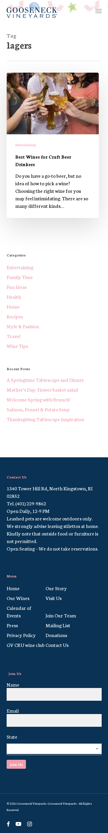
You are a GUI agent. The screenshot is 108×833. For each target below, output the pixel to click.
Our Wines (18, 597)
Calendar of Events (19, 611)
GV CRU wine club (26, 644)
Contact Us (57, 644)
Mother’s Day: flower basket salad (42, 389)
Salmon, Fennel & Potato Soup (38, 409)
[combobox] (54, 749)
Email (13, 710)
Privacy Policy (21, 634)
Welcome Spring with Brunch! (38, 399)
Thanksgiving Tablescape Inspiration (45, 418)
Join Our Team (61, 615)
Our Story (56, 587)
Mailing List (58, 624)
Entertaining (25, 144)
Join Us (16, 764)
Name (13, 684)
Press (12, 624)
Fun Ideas (16, 286)
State (12, 736)
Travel (13, 335)
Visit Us (54, 597)
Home (13, 306)
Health (14, 296)
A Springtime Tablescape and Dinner (45, 379)
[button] (98, 11)
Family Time (20, 276)
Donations (56, 634)
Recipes (15, 316)
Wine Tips (17, 345)
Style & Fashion (23, 325)
